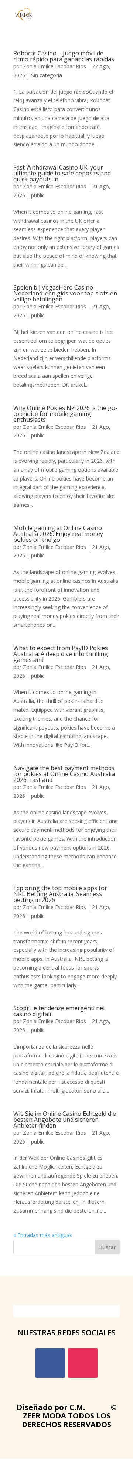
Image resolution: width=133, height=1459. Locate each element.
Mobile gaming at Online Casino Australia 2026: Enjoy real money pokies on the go (58, 534)
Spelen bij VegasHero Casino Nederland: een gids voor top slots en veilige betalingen (65, 293)
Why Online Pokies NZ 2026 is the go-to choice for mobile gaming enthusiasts (65, 414)
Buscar (107, 1247)
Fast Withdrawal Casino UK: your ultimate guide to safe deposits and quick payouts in (62, 173)
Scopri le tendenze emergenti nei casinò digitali (59, 1011)
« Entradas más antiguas (42, 1234)
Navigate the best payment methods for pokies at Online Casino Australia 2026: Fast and (64, 774)
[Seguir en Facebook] (50, 1363)
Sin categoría (46, 75)
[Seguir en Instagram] (83, 1363)
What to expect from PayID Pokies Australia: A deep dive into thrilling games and (60, 654)
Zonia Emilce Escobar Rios (54, 66)
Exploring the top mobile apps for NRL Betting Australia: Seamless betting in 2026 (60, 894)
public (38, 195)
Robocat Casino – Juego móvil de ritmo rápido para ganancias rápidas (63, 56)
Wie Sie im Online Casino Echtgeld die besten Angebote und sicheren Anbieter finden (64, 1120)
